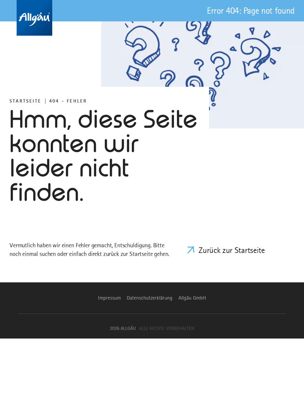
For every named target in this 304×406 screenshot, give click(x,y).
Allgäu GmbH (192, 298)
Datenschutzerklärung (149, 298)
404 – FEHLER (68, 101)
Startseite (25, 101)
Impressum (109, 298)
